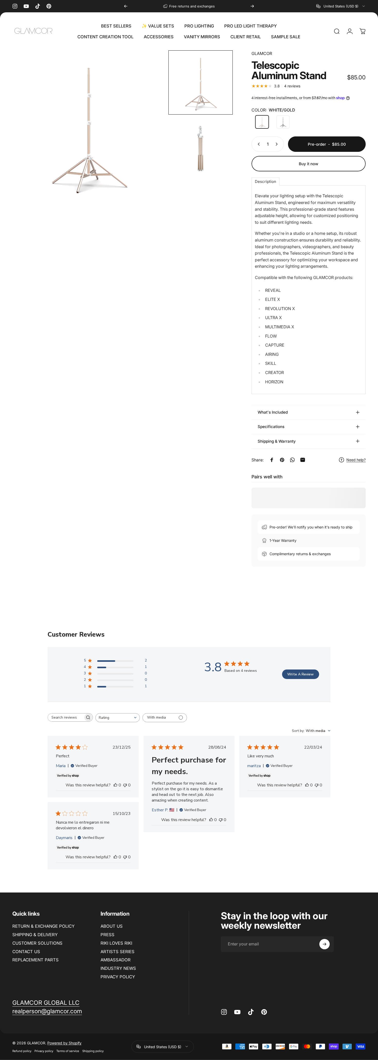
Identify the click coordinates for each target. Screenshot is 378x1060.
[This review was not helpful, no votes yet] (125, 785)
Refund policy (21, 1051)
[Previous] (125, 6)
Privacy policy (43, 1051)
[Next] (252, 6)
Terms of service (67, 1051)
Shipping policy (93, 1051)
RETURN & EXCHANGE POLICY (43, 926)
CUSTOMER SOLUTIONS (37, 943)
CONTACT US (26, 951)
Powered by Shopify (64, 1042)
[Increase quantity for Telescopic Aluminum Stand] (278, 144)
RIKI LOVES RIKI (116, 943)
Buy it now (308, 163)
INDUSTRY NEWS (118, 968)
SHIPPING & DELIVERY (35, 934)
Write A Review (300, 674)
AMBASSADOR (116, 959)
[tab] (265, 181)
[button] (200, 82)
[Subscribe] (324, 944)
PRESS (107, 934)
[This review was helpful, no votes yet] (115, 785)
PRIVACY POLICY (118, 976)
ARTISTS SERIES (117, 951)
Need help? (356, 460)
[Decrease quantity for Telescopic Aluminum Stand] (258, 144)
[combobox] (341, 6)
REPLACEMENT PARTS (35, 959)
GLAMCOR (261, 53)
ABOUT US (112, 926)
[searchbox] (65, 717)
